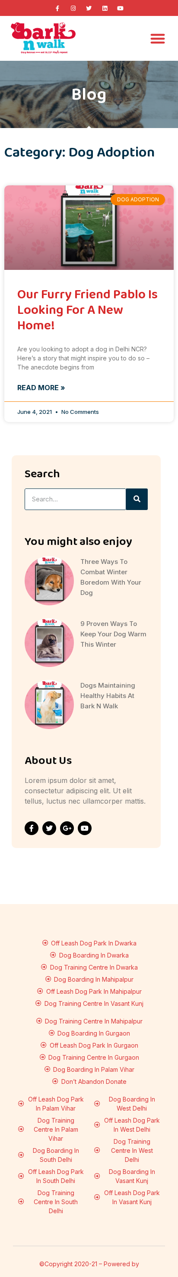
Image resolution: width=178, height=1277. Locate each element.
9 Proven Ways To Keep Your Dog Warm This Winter (113, 634)
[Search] (137, 499)
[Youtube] (120, 8)
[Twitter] (89, 8)
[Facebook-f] (57, 8)
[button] (157, 38)
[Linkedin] (104, 8)
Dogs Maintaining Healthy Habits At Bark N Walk (107, 695)
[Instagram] (73, 8)
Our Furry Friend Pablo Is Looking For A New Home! (87, 310)
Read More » (41, 387)
